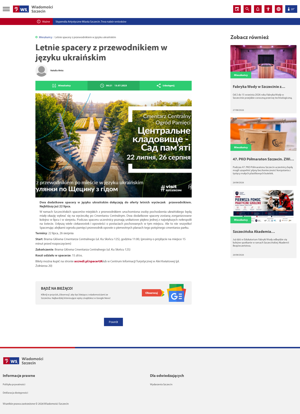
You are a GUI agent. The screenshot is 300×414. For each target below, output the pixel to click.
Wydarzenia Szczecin (161, 384)
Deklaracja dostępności (15, 392)
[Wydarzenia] (237, 9)
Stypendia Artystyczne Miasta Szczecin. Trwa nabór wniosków (91, 21)
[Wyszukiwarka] (247, 9)
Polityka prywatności (14, 384)
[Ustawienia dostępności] (268, 9)
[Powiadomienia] (258, 9)
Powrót (113, 322)
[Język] (278, 9)
